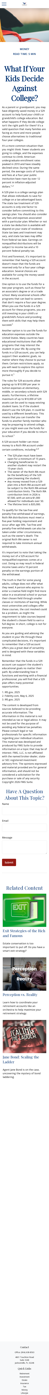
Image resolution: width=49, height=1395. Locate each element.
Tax (24, 1386)
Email (5, 820)
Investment (25, 1376)
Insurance (24, 1383)
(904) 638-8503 (27, 1352)
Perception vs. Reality (20, 994)
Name (5, 804)
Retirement (24, 1373)
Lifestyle (24, 1393)
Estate (24, 1380)
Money (25, 1389)
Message (7, 837)
